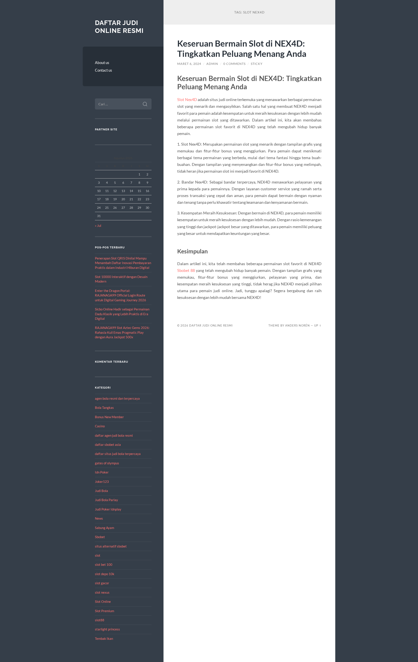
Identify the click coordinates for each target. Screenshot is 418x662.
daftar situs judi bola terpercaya (118, 454)
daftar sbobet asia (108, 444)
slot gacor (102, 583)
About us (102, 62)
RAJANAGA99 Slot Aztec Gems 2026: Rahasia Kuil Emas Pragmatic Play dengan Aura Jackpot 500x (122, 332)
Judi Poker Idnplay (108, 509)
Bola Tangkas (104, 407)
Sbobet (100, 537)
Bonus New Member (109, 417)
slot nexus (102, 592)
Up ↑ (318, 325)
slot (97, 555)
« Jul (98, 225)
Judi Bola (101, 491)
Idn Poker (102, 472)
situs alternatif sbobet (111, 546)
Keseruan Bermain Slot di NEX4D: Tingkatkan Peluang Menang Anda (241, 48)
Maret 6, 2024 (189, 64)
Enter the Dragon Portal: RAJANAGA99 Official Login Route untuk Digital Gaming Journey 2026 (120, 295)
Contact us (103, 70)
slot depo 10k (104, 574)
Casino (100, 426)
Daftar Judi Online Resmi (119, 26)
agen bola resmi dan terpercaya (117, 398)
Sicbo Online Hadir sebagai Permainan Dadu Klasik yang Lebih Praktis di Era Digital (122, 313)
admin (212, 64)
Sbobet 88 (186, 270)
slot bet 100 (103, 564)
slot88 (99, 620)
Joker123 (102, 481)
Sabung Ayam (104, 528)
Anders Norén (297, 325)
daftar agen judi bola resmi (114, 435)
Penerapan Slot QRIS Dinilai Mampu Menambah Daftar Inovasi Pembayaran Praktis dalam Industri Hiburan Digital (123, 263)
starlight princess (107, 629)
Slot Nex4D (187, 99)
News (99, 518)
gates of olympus (107, 463)
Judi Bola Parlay (106, 500)
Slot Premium (104, 611)
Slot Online (103, 601)
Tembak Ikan (104, 638)
